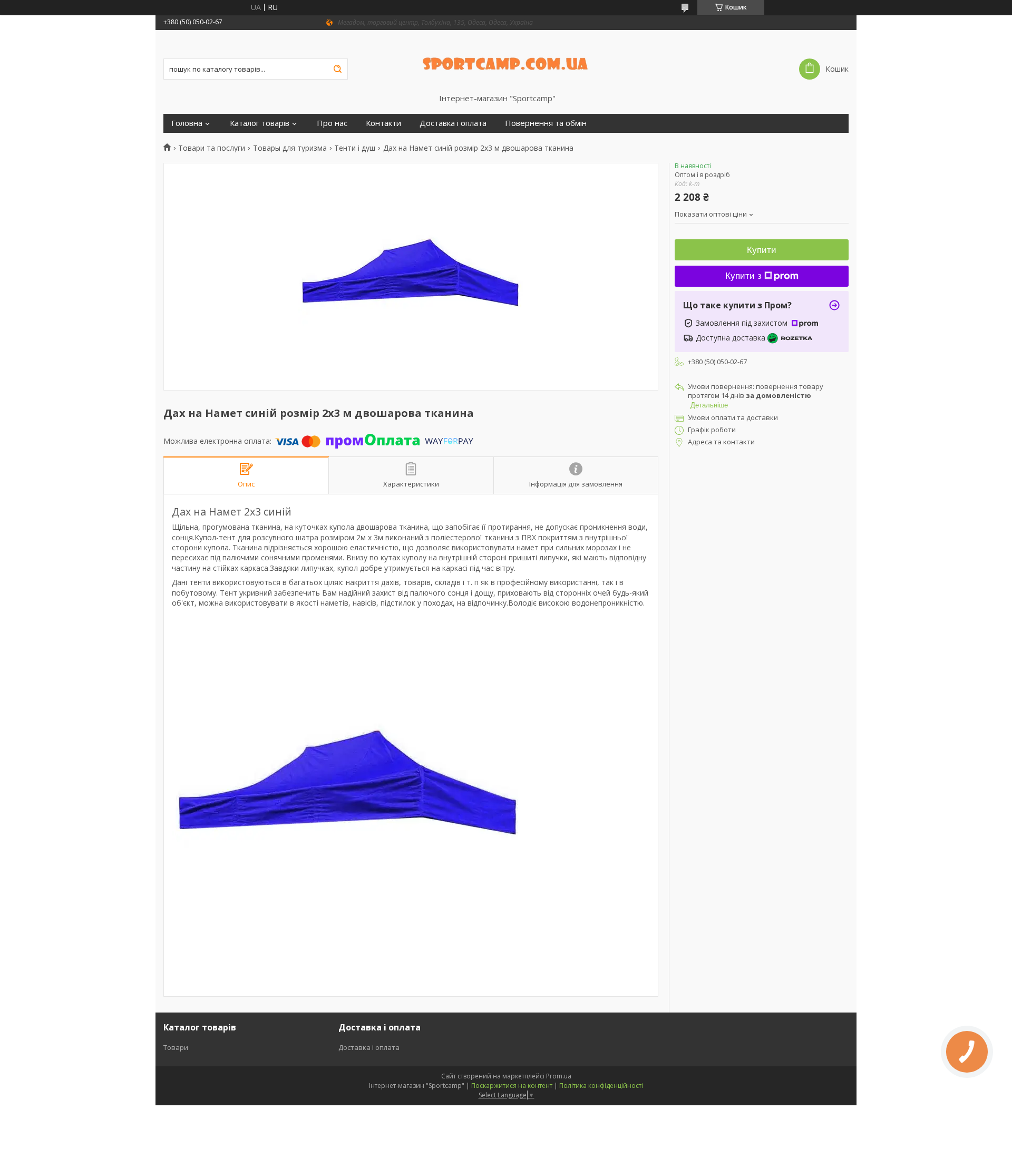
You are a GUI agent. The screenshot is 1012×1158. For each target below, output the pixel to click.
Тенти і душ (354, 148)
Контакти (383, 123)
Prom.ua (558, 1076)
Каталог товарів (259, 123)
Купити (761, 250)
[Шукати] (337, 69)
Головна (186, 123)
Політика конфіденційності (601, 1085)
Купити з (743, 276)
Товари (175, 1047)
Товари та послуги (211, 148)
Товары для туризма (290, 148)
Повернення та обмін (546, 123)
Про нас (332, 123)
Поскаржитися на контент (511, 1085)
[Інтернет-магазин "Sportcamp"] (506, 61)
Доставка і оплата (453, 123)
